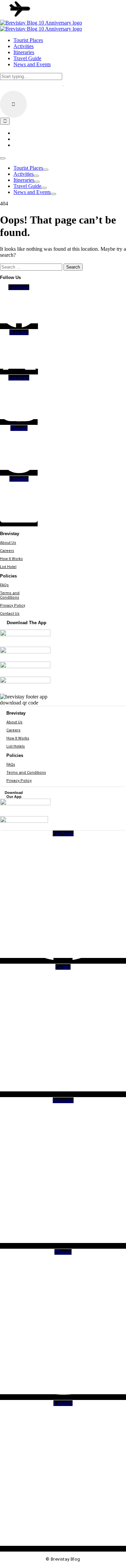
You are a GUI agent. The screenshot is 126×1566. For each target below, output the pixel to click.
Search (73, 267)
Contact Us (9, 613)
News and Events (32, 192)
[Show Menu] (2, 158)
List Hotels (15, 746)
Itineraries (23, 180)
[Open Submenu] (45, 170)
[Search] (5, 121)
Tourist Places (28, 168)
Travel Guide (27, 186)
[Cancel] (13, 104)
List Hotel (8, 567)
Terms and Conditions (9, 595)
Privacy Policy (12, 605)
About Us (8, 542)
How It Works (11, 559)
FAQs (4, 585)
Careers (7, 551)
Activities (23, 174)
